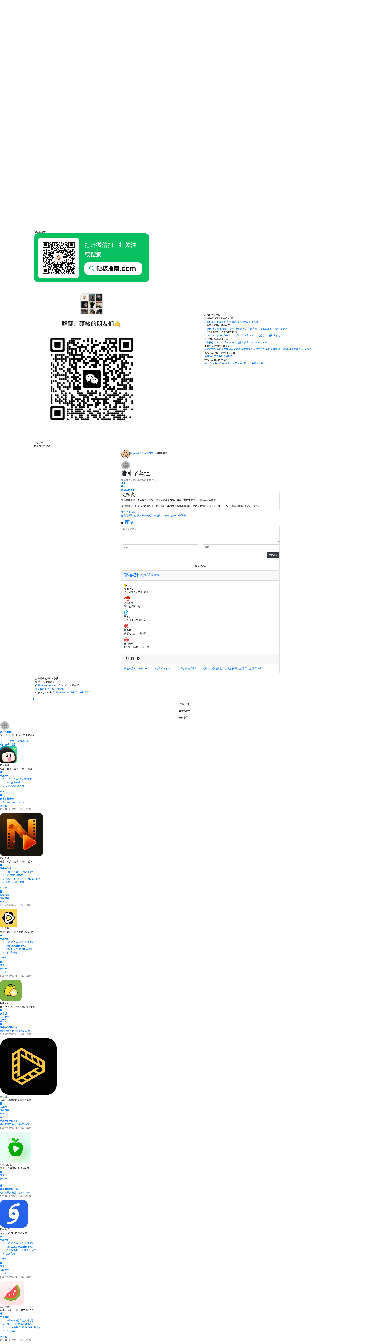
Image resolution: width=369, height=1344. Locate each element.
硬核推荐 (128, 668)
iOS (145, 668)
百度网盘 (227, 668)
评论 (129, 522)
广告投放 (49, 688)
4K (170, 668)
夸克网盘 (217, 668)
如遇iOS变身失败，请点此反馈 (15, 809)
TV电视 (157, 668)
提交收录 (39, 688)
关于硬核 (59, 688)
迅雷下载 (135, 512)
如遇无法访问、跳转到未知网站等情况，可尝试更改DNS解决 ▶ (154, 515)
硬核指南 (135, 453)
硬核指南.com (45, 685)
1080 (123, 512)
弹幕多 (164, 668)
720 (128, 512)
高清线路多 (191, 668)
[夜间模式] (33, 699)
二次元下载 (147, 453)
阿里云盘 (237, 668)
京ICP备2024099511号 (78, 692)
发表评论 (273, 554)
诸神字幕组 (6, 731)
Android (138, 668)
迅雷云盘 (247, 668)
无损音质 (207, 668)
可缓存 (181, 668)
